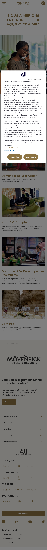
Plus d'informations (11, 147)
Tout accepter (31, 157)
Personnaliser (14, 157)
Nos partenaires (9, 150)
